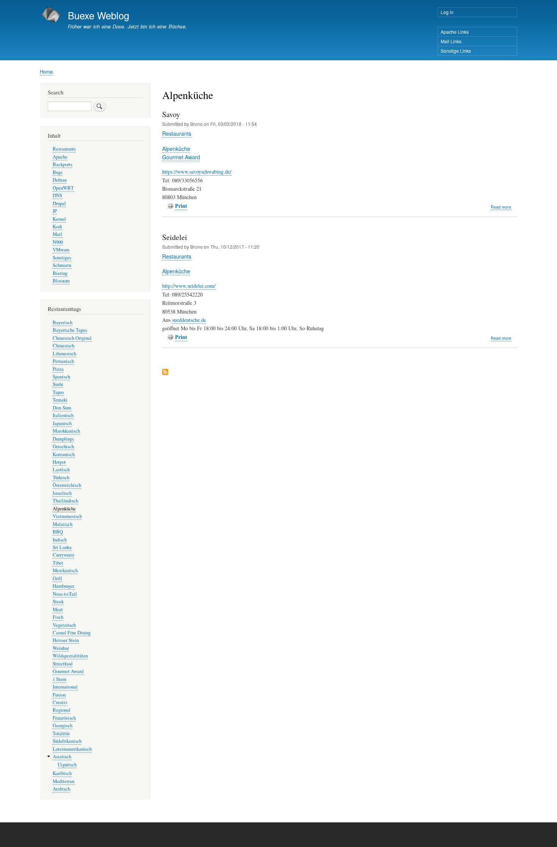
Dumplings (63, 439)
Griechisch (63, 446)
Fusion (59, 695)
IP (55, 211)
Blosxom (61, 281)
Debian (60, 180)
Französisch (64, 718)
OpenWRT (63, 188)
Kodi (57, 226)
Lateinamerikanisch (72, 749)
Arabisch (61, 789)
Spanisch (61, 376)
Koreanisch (64, 454)
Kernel (59, 219)
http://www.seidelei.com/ (189, 285)
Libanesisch (64, 353)
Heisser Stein (66, 640)
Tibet (58, 563)
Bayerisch (62, 322)
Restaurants (176, 133)
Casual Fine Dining (72, 632)
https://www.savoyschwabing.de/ (197, 171)
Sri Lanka (62, 547)
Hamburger (63, 586)
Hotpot (59, 462)
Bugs (58, 172)
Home (46, 71)
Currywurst (63, 555)
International (65, 687)
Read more (501, 207)
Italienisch (63, 415)
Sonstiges (62, 257)
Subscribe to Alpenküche (165, 372)
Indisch (60, 539)
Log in (447, 12)
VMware (61, 249)
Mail (57, 234)
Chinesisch (63, 345)
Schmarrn (62, 265)
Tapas (58, 392)
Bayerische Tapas (70, 330)
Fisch (58, 617)
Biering (60, 273)
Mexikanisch (65, 570)
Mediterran (63, 781)
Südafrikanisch (67, 741)
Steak (58, 601)
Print (181, 206)
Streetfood (62, 663)
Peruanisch (63, 361)
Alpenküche (176, 148)
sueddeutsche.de (189, 319)
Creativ (60, 702)
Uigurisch (67, 764)
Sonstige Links (456, 50)
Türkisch (61, 477)
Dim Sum (62, 408)
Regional (61, 710)
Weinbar (61, 648)
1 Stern (59, 679)
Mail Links (451, 41)
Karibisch (62, 773)
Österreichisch (67, 485)
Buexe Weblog (98, 15)
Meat (58, 609)
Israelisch (62, 493)
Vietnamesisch (67, 516)
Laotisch (61, 469)
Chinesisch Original (72, 338)
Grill (57, 578)
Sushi (58, 384)
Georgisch (62, 725)
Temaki (60, 400)
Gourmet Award (181, 157)
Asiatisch (62, 756)
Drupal (59, 203)
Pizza (58, 369)
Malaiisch (62, 524)
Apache (60, 157)
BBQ (58, 532)
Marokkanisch (66, 431)
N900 (58, 242)
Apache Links (455, 31)
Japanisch (62, 423)
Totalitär (61, 733)
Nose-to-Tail (65, 594)
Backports (62, 164)
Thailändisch (65, 500)
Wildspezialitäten (70, 656)
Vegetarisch (64, 625)
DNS (57, 195)
